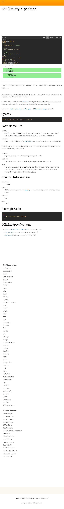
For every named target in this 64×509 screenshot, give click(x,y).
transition (6, 388)
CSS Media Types (9, 448)
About (23, 498)
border (5, 279)
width (5, 397)
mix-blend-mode (9, 342)
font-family (7, 322)
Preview (59, 37)
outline (5, 348)
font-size (6, 325)
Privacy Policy (44, 498)
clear (5, 288)
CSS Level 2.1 (9, 232)
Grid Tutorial (7, 445)
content (6, 299)
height (5, 331)
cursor (5, 308)
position (6, 365)
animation (6, 268)
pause (5, 359)
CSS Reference (9, 410)
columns (6, 297)
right (4, 371)
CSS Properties (10, 265)
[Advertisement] (32, 23)
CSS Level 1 (8, 235)
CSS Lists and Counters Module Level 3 (17, 229)
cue (4, 305)
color (5, 294)
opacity (5, 345)
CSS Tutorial (7, 439)
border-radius (8, 277)
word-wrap (7, 399)
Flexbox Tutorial (8, 442)
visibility (6, 394)
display (5, 311)
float (4, 319)
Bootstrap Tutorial (9, 453)
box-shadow (7, 282)
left (4, 334)
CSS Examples (8, 413)
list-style (6, 337)
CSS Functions (8, 419)
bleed (5, 274)
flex (4, 317)
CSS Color (6, 433)
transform (6, 385)
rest (4, 368)
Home (19, 498)
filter (4, 314)
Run (5, 37)
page (5, 357)
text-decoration (8, 377)
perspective (7, 362)
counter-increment (9, 302)
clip (4, 291)
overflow (6, 351)
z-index (5, 402)
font (4, 328)
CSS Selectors (8, 428)
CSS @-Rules (7, 425)
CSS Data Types (8, 422)
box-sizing (6, 285)
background (7, 271)
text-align (6, 374)
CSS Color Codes (9, 436)
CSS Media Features (10, 451)
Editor (52, 37)
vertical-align (7, 391)
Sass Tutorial (7, 456)
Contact (28, 498)
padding (6, 354)
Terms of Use (36, 498)
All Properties (8, 405)
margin (5, 339)
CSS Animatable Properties (12, 431)
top (4, 382)
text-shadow (7, 379)
